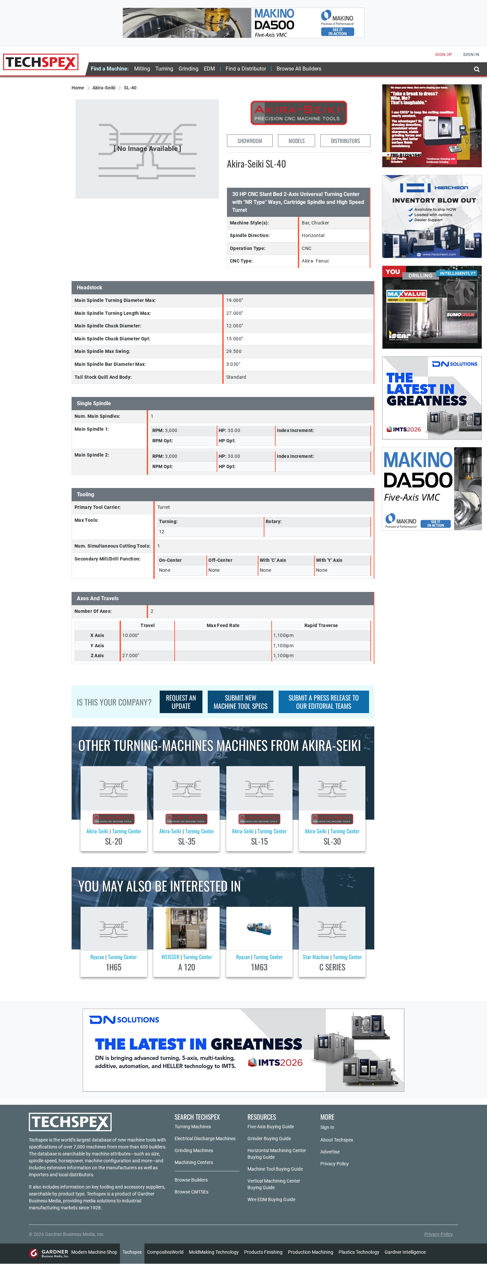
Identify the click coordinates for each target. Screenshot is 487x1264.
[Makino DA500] (243, 23)
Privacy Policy (334, 1163)
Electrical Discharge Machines (205, 1138)
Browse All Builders (299, 69)
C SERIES (332, 967)
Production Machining (310, 1252)
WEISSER (170, 957)
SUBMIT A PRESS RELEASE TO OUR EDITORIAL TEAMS (324, 702)
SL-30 (332, 841)
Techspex (132, 1252)
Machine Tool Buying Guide (275, 1169)
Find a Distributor (246, 69)
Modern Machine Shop (94, 1252)
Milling (142, 69)
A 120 (186, 967)
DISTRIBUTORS (345, 141)
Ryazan (97, 957)
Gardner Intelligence (405, 1252)
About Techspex (336, 1139)
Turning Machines (193, 1126)
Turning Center (126, 831)
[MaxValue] (432, 307)
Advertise (330, 1151)
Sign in (471, 54)
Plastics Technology (359, 1252)
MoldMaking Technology (214, 1252)
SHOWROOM (250, 141)
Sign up (443, 54)
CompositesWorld (165, 1252)
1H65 (113, 967)
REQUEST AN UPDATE (181, 702)
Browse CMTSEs (191, 1191)
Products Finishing (263, 1252)
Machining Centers (194, 1162)
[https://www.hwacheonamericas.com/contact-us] (432, 216)
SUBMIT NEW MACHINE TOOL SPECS (240, 702)
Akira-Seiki (104, 87)
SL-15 (259, 841)
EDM (209, 69)
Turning (164, 69)
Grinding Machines (194, 1150)
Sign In (327, 1127)
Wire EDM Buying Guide (271, 1199)
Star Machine (316, 957)
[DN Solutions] (432, 398)
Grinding (188, 69)
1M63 (259, 967)
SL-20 (113, 841)
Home (78, 87)
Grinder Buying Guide (269, 1138)
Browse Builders (191, 1180)
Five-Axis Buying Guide (270, 1126)
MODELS (297, 141)
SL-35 (186, 841)
